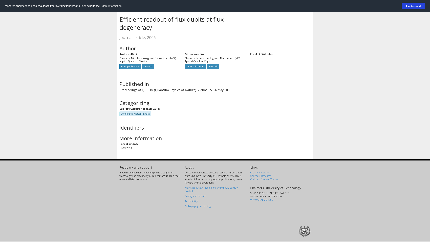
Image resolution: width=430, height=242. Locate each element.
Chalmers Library (259, 172)
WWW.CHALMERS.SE (261, 199)
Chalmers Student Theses (264, 179)
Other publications (130, 66)
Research (147, 66)
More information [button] (112, 6)
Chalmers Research (260, 175)
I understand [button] (413, 6)
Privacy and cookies (195, 196)
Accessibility (191, 201)
